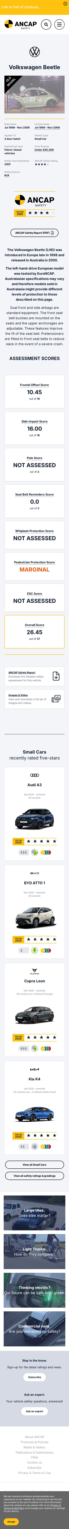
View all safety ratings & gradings (35, 1175)
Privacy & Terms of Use (34, 1473)
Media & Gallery (34, 1447)
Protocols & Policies (34, 1442)
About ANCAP (34, 1437)
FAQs (34, 1457)
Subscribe (34, 1467)
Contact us (34, 1462)
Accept (11, 1521)
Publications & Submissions (34, 1452)
